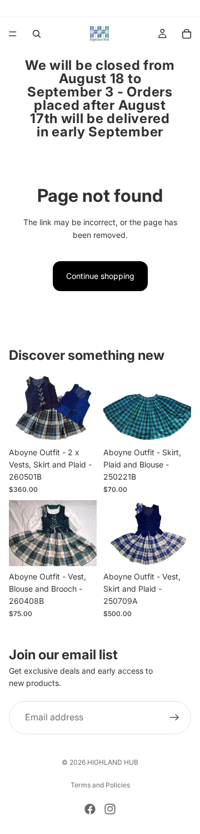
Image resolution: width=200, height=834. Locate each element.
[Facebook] (90, 809)
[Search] (36, 34)
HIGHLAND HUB (112, 762)
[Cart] (186, 34)
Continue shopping (100, 276)
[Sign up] (174, 717)
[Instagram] (110, 809)
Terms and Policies (100, 785)
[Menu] (13, 34)
